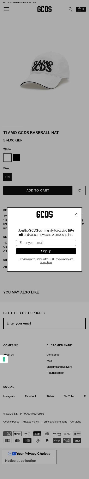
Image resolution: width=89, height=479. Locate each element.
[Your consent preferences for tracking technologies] (4, 359)
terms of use (46, 262)
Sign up (46, 251)
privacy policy (62, 259)
